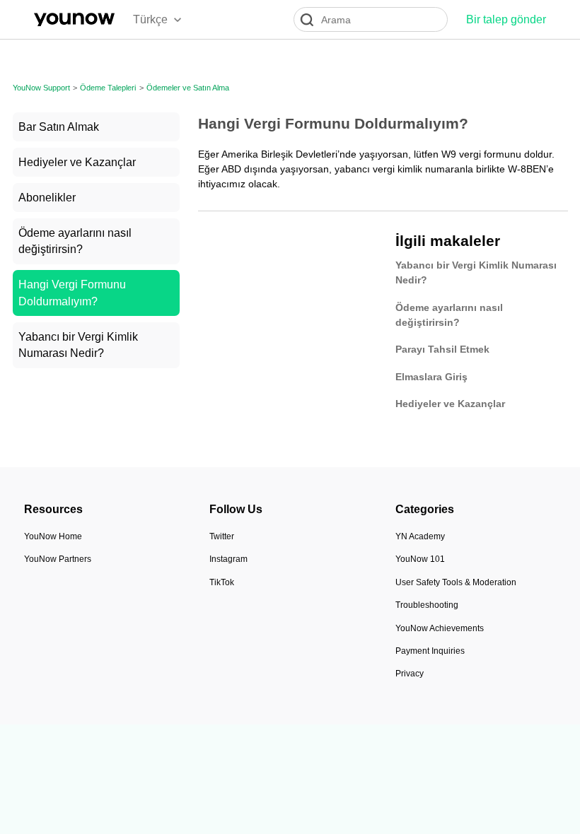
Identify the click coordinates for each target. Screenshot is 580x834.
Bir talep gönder (506, 19)
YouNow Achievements (439, 628)
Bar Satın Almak (58, 127)
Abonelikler (47, 198)
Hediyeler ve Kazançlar (77, 162)
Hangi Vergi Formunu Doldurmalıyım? (72, 292)
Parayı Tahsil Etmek (442, 349)
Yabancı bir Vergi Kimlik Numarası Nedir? (78, 345)
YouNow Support (41, 87)
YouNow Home (53, 536)
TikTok (221, 582)
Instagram (228, 559)
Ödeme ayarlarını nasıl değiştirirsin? (75, 241)
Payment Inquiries (430, 651)
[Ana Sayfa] (74, 19)
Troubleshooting (426, 605)
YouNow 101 (420, 559)
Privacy (409, 674)
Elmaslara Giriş (431, 376)
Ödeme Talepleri (108, 87)
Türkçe (150, 19)
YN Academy (420, 536)
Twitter (221, 536)
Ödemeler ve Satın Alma (187, 87)
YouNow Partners (57, 559)
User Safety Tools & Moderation (455, 582)
